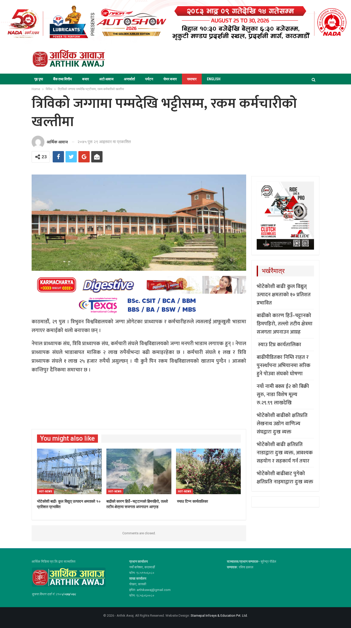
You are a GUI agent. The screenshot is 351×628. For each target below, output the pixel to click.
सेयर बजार (170, 79)
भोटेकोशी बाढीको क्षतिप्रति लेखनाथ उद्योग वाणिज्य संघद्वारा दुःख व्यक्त (282, 423)
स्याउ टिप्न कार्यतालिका (279, 344)
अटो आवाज (106, 79)
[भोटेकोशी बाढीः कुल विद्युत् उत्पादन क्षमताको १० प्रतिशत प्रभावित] (69, 471)
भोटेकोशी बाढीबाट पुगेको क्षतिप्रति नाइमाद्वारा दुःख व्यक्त (285, 477)
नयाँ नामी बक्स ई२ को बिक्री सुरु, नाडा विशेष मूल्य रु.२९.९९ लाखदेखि (283, 394)
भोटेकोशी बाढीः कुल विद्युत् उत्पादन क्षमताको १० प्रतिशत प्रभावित (284, 294)
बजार (85, 79)
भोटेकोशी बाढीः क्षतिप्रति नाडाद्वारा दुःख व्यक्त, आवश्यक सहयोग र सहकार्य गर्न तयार (285, 452)
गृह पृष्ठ (38, 79)
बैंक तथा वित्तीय (62, 79)
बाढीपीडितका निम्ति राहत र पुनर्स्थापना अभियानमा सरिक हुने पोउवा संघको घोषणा (283, 365)
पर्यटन (149, 79)
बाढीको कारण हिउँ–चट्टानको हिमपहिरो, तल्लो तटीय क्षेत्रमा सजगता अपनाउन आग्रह (284, 323)
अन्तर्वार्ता (129, 79)
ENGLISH (213, 79)
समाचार (192, 79)
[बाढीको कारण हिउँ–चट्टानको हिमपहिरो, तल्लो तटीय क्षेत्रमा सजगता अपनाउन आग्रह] (138, 471)
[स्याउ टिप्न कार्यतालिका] (208, 471)
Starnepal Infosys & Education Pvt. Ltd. (219, 615)
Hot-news (45, 491)
